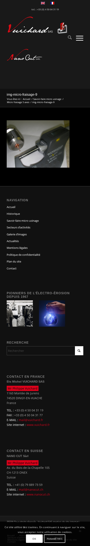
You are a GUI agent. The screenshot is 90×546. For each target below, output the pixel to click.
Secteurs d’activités (18, 227)
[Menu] (77, 38)
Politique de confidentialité (23, 255)
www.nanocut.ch (38, 494)
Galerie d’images (17, 234)
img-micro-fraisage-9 (22, 94)
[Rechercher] (68, 38)
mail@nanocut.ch (31, 490)
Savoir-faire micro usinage (23, 221)
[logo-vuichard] (37, 25)
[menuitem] (68, 38)
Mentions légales (17, 248)
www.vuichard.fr (38, 425)
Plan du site (14, 261)
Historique (13, 214)
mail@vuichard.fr (31, 420)
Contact (12, 268)
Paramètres (55, 538)
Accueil (11, 207)
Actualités (13, 241)
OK (34, 538)
